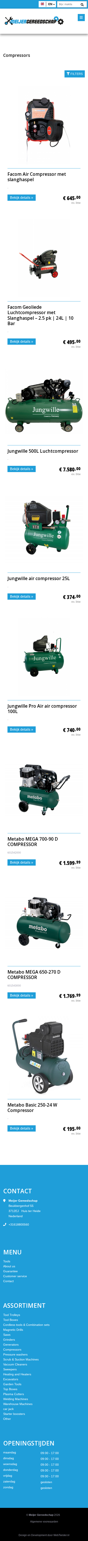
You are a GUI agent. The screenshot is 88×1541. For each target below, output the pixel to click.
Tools (6, 1261)
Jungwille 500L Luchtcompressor (42, 451)
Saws (6, 1334)
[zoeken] (82, 4)
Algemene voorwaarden (44, 1521)
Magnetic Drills (13, 1329)
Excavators (10, 1379)
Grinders (9, 1339)
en (50, 4)
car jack (8, 1409)
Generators (11, 1344)
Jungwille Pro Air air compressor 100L (42, 708)
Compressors (12, 1349)
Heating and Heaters (17, 1374)
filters (76, 74)
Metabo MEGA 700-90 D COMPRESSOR (32, 841)
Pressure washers (15, 1354)
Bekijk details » (21, 197)
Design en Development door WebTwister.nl (44, 1535)
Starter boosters (14, 1414)
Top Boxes (10, 1389)
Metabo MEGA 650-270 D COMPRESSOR (33, 974)
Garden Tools (12, 1384)
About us (9, 1266)
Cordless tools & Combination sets (26, 1324)
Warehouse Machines (17, 1404)
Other (7, 1419)
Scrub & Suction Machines (21, 1359)
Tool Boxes (10, 1320)
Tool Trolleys (11, 1315)
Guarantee (10, 1271)
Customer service (15, 1276)
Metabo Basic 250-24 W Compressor (32, 1107)
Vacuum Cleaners (15, 1364)
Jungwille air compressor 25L (38, 578)
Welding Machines (15, 1399)
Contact (8, 1281)
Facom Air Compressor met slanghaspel (36, 176)
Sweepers (10, 1369)
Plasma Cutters (13, 1394)
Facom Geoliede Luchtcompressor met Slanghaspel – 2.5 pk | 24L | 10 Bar (40, 315)
